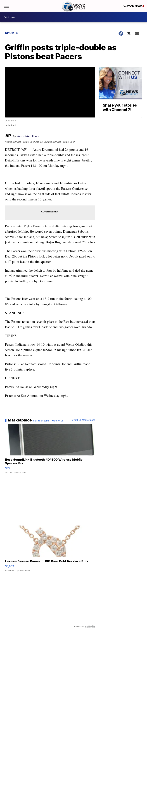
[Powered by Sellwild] (90, 626)
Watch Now (133, 6)
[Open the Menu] (6, 6)
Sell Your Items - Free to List (48, 421)
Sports (11, 33)
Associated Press (28, 136)
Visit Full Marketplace (83, 420)
